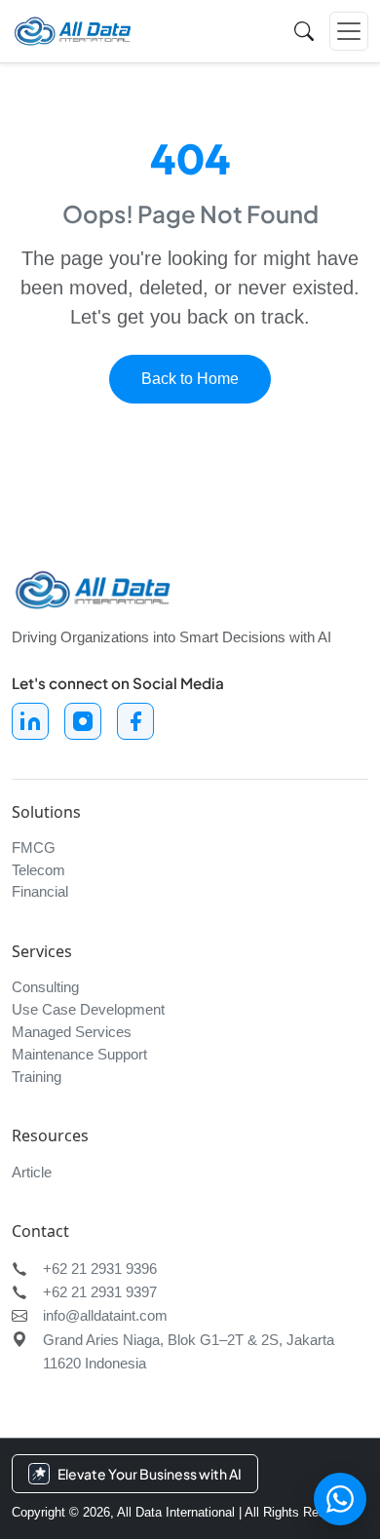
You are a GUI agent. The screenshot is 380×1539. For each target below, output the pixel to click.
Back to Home (190, 378)
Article (32, 1172)
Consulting (45, 987)
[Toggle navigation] (348, 31)
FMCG (34, 847)
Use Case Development (88, 1009)
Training (36, 1076)
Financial (40, 891)
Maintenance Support (79, 1054)
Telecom (38, 870)
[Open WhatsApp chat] (340, 1499)
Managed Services (72, 1031)
